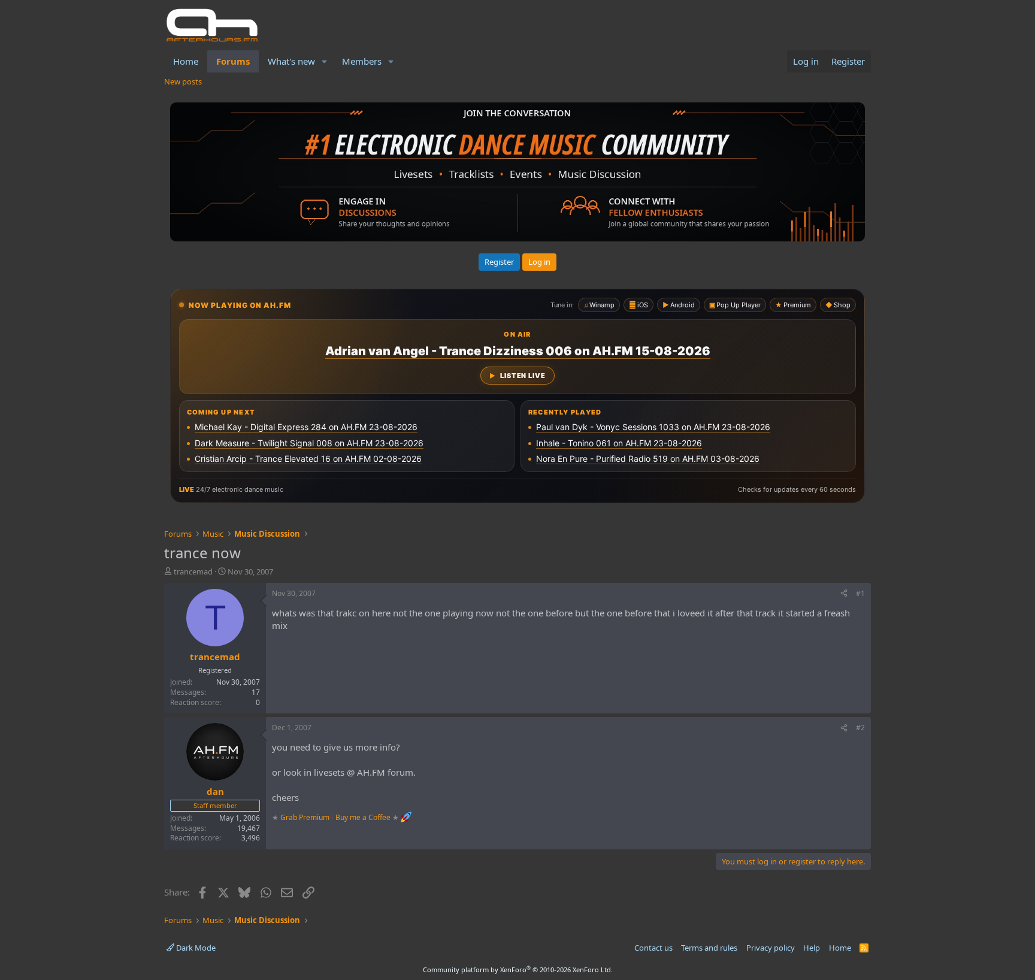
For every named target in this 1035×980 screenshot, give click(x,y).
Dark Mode (195, 947)
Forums (233, 61)
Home (185, 61)
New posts (183, 81)
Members (362, 61)
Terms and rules (709, 947)
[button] (324, 61)
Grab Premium (305, 817)
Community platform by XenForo (518, 969)
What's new (291, 61)
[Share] (844, 594)
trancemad (193, 571)
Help (811, 947)
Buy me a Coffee (363, 817)
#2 (860, 727)
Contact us (653, 947)
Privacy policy (770, 947)
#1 (860, 593)
